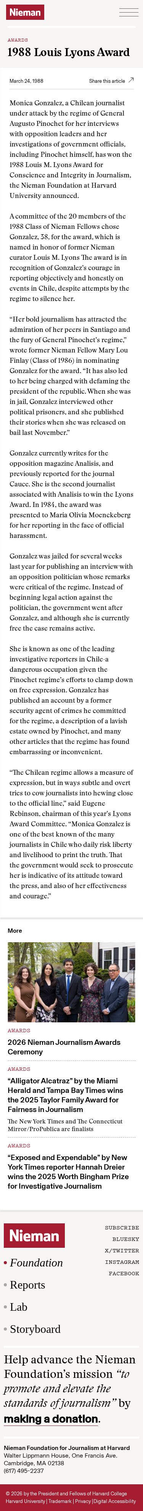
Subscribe (122, 1227)
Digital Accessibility (114, 1501)
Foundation (36, 1262)
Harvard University (25, 1501)
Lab (18, 1306)
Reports (27, 1284)
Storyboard (35, 1329)
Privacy (83, 1501)
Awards (18, 39)
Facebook (124, 1273)
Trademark (60, 1501)
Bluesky (125, 1238)
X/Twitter (122, 1250)
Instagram (122, 1261)
